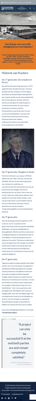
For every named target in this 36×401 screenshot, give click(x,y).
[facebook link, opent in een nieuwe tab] (2, 398)
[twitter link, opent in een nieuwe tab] (12, 398)
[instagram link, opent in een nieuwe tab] (5, 398)
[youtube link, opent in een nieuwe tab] (15, 398)
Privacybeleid (5, 394)
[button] (30, 8)
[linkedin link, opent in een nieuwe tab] (9, 398)
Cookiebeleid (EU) (17, 394)
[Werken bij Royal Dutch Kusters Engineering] (14, 8)
